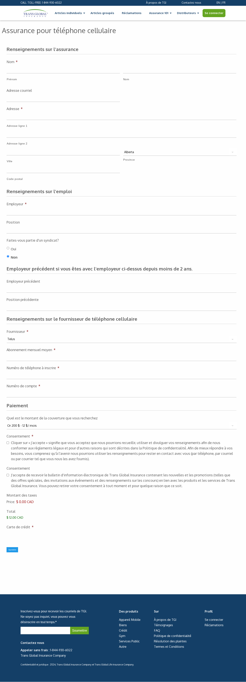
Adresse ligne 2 (17, 143)
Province (129, 159)
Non (14, 257)
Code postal (15, 178)
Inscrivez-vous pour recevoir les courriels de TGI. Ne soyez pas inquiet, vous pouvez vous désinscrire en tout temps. (54, 617)
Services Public (129, 641)
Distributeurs (186, 13)
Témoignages (163, 625)
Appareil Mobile (129, 620)
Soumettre (12, 550)
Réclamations (131, 13)
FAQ (157, 630)
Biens (123, 625)
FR (223, 2)
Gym (122, 636)
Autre (122, 647)
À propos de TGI (156, 2)
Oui (13, 249)
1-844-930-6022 (52, 2)
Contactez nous (191, 2)
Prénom (12, 79)
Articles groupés (102, 13)
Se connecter (214, 13)
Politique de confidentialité (172, 636)
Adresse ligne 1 (17, 125)
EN (218, 2)
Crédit (123, 630)
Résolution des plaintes (170, 641)
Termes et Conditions (169, 647)
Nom (126, 79)
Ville (9, 161)
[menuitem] (69, 13)
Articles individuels (68, 13)
